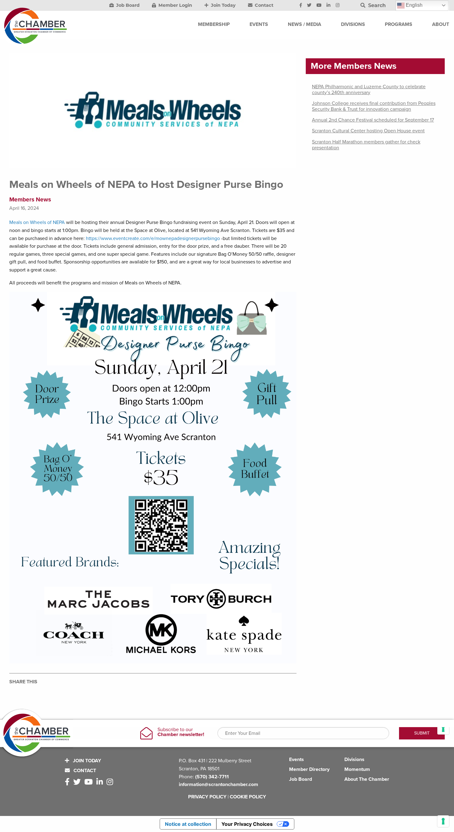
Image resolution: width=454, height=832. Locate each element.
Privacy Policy (207, 797)
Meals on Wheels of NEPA (37, 222)
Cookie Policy (248, 797)
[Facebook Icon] (300, 5)
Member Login (174, 5)
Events (296, 759)
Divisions (354, 759)
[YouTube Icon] (319, 5)
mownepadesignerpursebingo (187, 238)
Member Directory (309, 769)
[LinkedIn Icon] (328, 5)
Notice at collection (188, 824)
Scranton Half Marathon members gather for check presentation (366, 145)
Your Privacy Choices (247, 824)
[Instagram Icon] (338, 5)
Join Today (223, 5)
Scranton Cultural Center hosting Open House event (368, 131)
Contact (263, 5)
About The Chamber (366, 779)
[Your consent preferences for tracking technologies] (443, 821)
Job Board (127, 5)
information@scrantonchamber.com (218, 784)
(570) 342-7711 (212, 777)
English (413, 5)
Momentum (357, 769)
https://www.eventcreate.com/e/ (120, 238)
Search (376, 5)
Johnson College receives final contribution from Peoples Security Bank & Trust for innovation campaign (373, 106)
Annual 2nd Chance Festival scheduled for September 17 (373, 120)
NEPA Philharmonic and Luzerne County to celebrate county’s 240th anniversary (369, 90)
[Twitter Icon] (309, 5)
